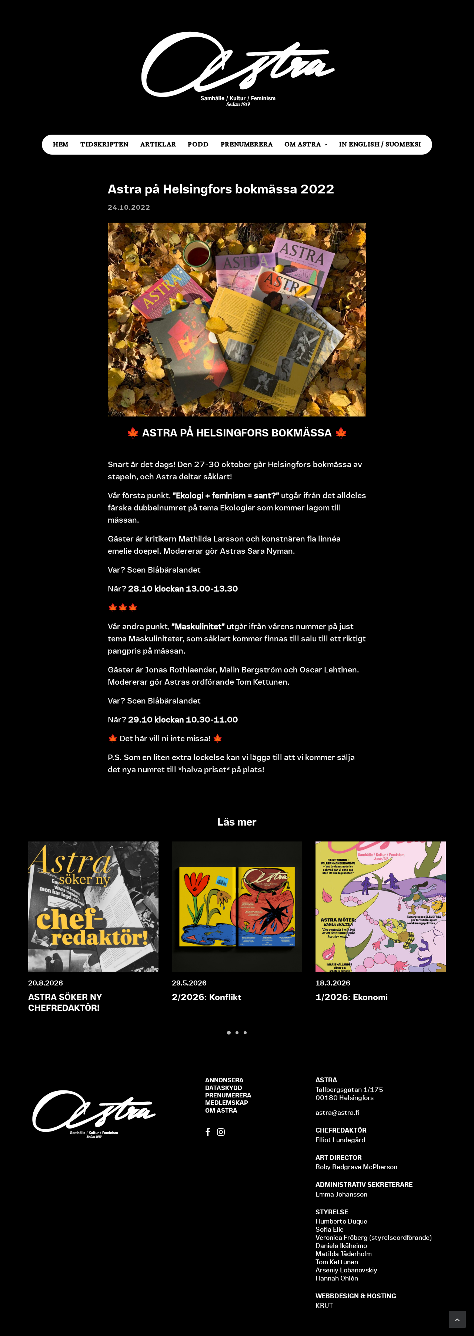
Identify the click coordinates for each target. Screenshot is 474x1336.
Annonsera (224, 1080)
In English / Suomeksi (380, 144)
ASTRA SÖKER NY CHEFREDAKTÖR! (65, 1002)
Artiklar (158, 144)
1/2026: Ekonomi (352, 997)
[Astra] (237, 67)
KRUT (324, 1305)
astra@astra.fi (338, 1112)
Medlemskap (226, 1102)
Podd (198, 144)
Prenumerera (247, 144)
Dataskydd (223, 1088)
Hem (61, 144)
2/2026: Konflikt (206, 997)
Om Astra (302, 144)
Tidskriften (104, 144)
